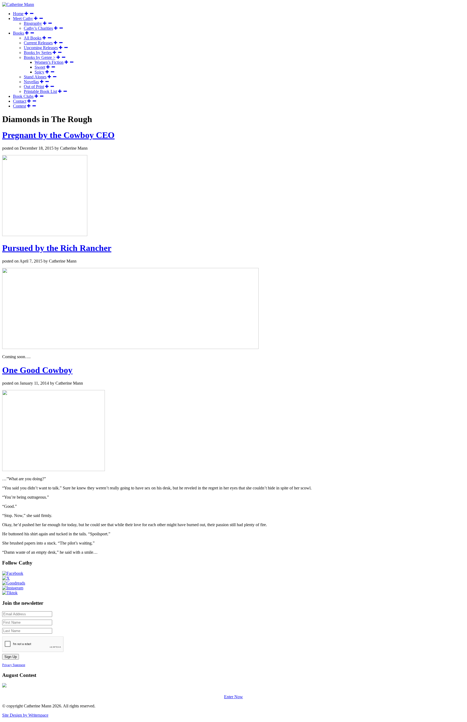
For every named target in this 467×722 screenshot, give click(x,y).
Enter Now (233, 696)
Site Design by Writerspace (25, 715)
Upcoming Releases (41, 47)
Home (18, 13)
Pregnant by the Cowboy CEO (58, 135)
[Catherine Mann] (18, 4)
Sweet (40, 67)
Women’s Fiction (49, 62)
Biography (33, 23)
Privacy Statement (13, 665)
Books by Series (38, 52)
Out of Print (34, 86)
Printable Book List (40, 91)
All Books (32, 38)
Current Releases (38, 43)
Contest (19, 106)
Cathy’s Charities (38, 28)
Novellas (31, 81)
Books (18, 33)
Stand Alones (35, 77)
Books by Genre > (39, 57)
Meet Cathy (23, 18)
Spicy (39, 72)
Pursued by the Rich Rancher (56, 248)
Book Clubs (23, 96)
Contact (19, 101)
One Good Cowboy (37, 370)
